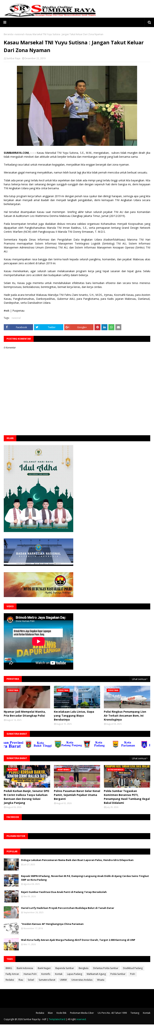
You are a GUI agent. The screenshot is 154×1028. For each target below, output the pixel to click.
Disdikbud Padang (133, 968)
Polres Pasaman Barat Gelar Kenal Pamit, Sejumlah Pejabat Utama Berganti (77, 795)
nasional (19, 34)
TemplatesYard (57, 1019)
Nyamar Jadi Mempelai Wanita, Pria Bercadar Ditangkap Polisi (25, 713)
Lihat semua (139, 679)
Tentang (135, 1012)
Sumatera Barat (47, 979)
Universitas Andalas (81, 979)
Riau (21, 979)
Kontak (58, 974)
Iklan (50, 1012)
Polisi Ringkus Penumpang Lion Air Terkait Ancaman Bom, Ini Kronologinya (125, 715)
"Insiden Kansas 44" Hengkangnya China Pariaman (52, 924)
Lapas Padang (74, 974)
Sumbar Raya (13, 58)
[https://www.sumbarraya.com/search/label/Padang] (81, 747)
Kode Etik (61, 1012)
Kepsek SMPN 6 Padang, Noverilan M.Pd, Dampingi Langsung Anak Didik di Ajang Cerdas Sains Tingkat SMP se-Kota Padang (85, 877)
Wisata (100, 979)
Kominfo (45, 974)
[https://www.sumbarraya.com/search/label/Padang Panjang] (52, 747)
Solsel (31, 979)
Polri (132, 974)
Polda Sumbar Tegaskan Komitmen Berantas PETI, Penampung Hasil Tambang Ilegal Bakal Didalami (127, 797)
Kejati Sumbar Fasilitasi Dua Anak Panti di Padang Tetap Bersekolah (64, 892)
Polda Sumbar (117, 974)
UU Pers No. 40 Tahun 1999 (112, 1012)
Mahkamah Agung (96, 974)
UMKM (63, 979)
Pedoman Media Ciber (82, 1012)
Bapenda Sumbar (64, 968)
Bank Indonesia (25, 968)
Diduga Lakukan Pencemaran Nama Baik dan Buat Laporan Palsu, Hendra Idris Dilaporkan (77, 860)
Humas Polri (30, 974)
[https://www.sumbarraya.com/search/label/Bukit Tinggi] (23, 747)
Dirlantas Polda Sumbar (105, 968)
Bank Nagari (44, 968)
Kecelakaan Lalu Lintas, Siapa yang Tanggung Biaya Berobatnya (74, 715)
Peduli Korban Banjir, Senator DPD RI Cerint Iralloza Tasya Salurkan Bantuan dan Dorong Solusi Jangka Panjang (26, 797)
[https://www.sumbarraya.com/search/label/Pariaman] (110, 747)
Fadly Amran (12, 974)
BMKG (9, 968)
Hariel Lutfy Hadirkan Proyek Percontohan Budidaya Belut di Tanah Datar (67, 908)
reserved (81, 1019)
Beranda (8, 34)
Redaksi (10, 979)
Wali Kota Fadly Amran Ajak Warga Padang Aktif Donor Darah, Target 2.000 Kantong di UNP (78, 940)
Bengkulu (83, 968)
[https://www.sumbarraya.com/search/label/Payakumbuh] (139, 747)
